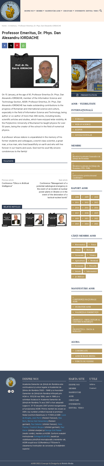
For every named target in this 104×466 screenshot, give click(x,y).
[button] (101, 11)
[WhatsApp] (23, 45)
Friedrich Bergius (37, 427)
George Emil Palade (53, 430)
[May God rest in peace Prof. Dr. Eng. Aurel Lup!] (35, 219)
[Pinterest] (17, 45)
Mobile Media (67, 463)
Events (5, 225)
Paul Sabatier (36, 424)
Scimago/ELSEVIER (42, 436)
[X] (11, 45)
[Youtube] (12, 391)
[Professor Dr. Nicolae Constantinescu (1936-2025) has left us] (12, 219)
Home (4, 26)
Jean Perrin (37, 418)
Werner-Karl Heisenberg (37, 421)
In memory (12, 26)
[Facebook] (4, 45)
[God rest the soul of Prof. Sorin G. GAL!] (57, 219)
